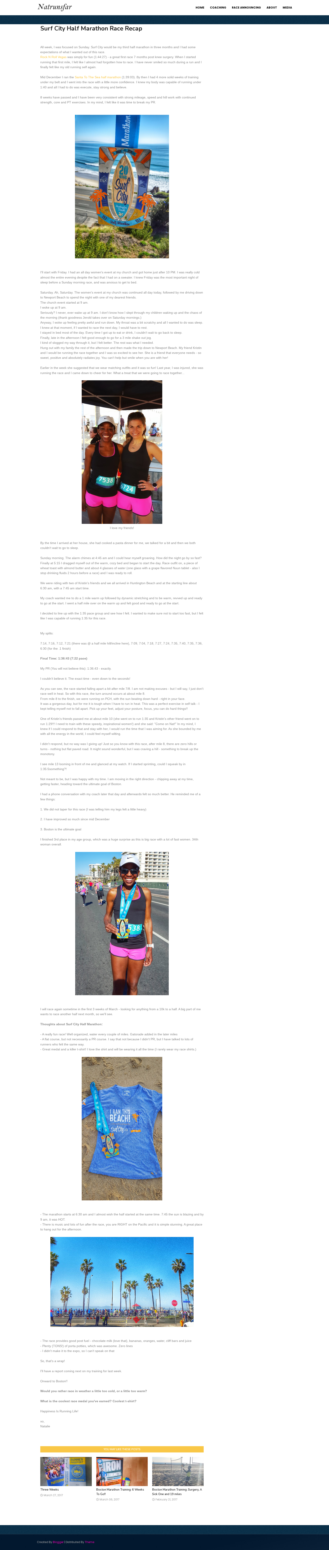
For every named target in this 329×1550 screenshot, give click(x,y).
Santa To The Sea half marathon (98, 77)
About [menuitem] (272, 7)
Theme (89, 1542)
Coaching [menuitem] (218, 7)
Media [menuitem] (287, 7)
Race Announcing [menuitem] (246, 7)
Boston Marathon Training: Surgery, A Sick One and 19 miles (177, 1492)
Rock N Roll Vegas (53, 57)
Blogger (58, 1542)
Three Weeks (49, 1490)
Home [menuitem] (200, 7)
